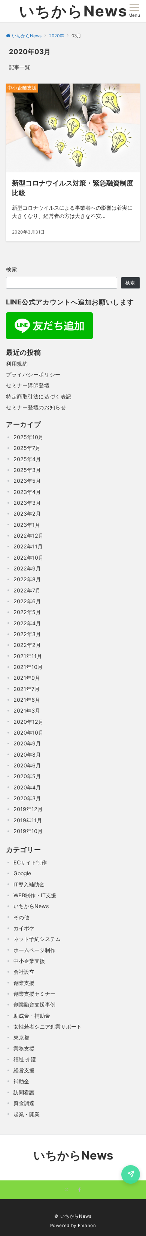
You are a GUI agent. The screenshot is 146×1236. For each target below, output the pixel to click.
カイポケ (23, 928)
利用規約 (17, 363)
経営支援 (23, 1070)
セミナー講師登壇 (28, 385)
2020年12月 (28, 722)
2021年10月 (28, 667)
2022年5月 (27, 612)
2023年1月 (26, 525)
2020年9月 (27, 743)
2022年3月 (27, 634)
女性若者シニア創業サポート (47, 1026)
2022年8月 (27, 579)
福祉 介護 (24, 1059)
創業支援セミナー (34, 994)
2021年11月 (27, 656)
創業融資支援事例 (34, 1004)
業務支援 (23, 1048)
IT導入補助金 (29, 884)
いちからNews (73, 11)
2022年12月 (28, 535)
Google (22, 873)
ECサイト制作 (30, 862)
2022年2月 (27, 645)
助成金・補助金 (31, 1016)
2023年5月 (27, 481)
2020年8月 (27, 754)
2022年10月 (28, 557)
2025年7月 (26, 448)
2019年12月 (28, 809)
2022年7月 (26, 590)
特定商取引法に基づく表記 (39, 396)
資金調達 (23, 1103)
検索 (12, 269)
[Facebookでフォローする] (79, 1190)
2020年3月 (27, 798)
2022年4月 (27, 623)
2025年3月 (27, 470)
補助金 (21, 1081)
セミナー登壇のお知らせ (36, 407)
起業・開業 (26, 1114)
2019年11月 (27, 820)
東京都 (21, 1037)
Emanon (87, 1225)
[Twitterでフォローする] (66, 1190)
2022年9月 (27, 568)
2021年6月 (26, 700)
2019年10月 (28, 831)
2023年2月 (27, 513)
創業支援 (23, 983)
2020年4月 (27, 787)
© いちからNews (72, 1216)
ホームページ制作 (34, 950)
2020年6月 (27, 765)
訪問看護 (23, 1092)
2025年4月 (27, 459)
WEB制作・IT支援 (34, 895)
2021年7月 (26, 689)
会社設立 (23, 972)
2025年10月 (28, 437)
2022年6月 (27, 601)
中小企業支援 (29, 961)
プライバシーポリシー (33, 374)
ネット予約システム (37, 939)
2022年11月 (28, 546)
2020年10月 (28, 732)
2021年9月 (26, 678)
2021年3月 (26, 710)
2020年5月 (27, 776)
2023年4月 (27, 492)
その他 (21, 917)
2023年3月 (27, 503)
